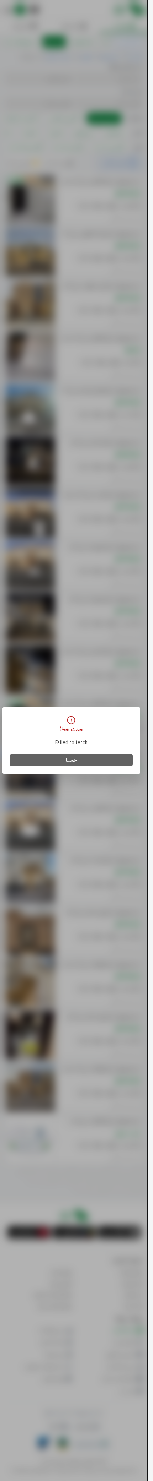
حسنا (71, 760)
